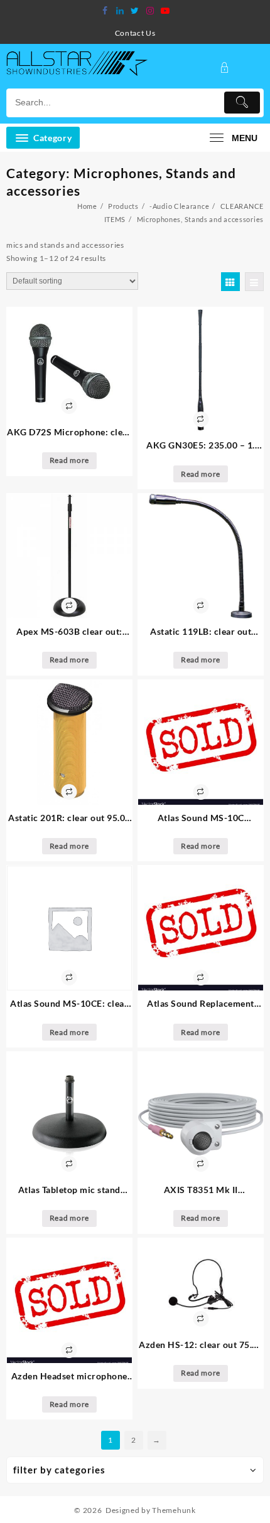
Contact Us (135, 33)
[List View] (254, 281)
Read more (69, 460)
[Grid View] (230, 281)
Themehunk (173, 1510)
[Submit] (242, 103)
